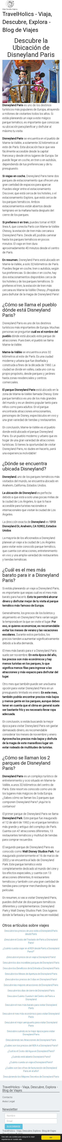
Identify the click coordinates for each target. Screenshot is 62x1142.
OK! (50, 1137)
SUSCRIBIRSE (14, 1126)
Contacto (7, 1097)
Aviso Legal (8, 1101)
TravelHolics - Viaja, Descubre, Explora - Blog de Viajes (27, 22)
